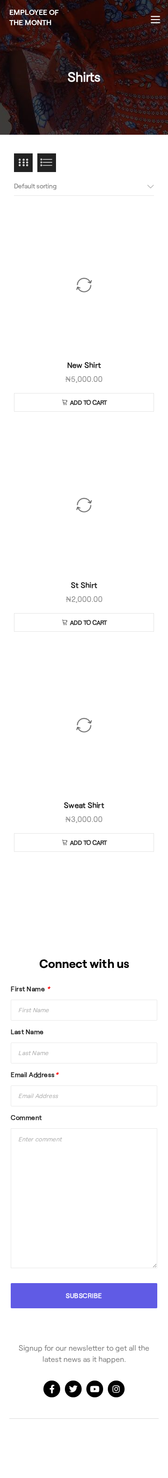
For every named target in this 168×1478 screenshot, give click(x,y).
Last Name (27, 1032)
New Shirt (84, 364)
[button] (84, 402)
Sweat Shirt (84, 805)
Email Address (34, 1074)
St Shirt (84, 584)
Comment (26, 1117)
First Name (30, 989)
